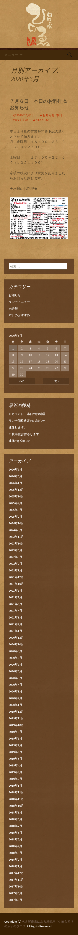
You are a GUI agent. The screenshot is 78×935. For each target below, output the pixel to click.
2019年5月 (15, 759)
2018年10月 (16, 806)
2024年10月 (16, 523)
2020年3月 (15, 691)
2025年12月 (16, 490)
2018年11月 (16, 799)
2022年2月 (15, 564)
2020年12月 (16, 638)
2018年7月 (15, 826)
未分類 (13, 308)
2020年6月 (15, 671)
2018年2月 (15, 859)
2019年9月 (15, 732)
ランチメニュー (19, 302)
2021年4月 (15, 611)
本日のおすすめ (19, 315)
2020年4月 (15, 685)
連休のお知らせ (19, 441)
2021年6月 (15, 604)
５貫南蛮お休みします (24, 434)
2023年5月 (15, 550)
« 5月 (21, 381)
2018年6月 (15, 833)
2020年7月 (15, 664)
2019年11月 (16, 718)
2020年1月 (15, 705)
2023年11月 (16, 537)
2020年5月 (15, 678)
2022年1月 (15, 570)
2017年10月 (16, 886)
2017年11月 (16, 880)
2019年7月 (15, 745)
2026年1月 (15, 483)
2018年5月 (15, 839)
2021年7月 (15, 597)
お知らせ (48, 115)
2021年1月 (15, 631)
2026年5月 (15, 476)
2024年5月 (15, 530)
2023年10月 (16, 543)
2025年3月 (15, 510)
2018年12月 (16, 792)
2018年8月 (15, 819)
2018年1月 (15, 866)
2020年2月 (15, 698)
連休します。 (18, 427)
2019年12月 (16, 712)
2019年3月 (15, 772)
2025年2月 (15, 516)
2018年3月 (15, 853)
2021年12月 (16, 577)
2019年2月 (15, 779)
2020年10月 (16, 644)
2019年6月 (15, 752)
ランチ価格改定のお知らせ (27, 421)
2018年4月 (15, 846)
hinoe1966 (42, 120)
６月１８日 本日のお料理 (27, 414)
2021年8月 (15, 590)
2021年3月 (15, 617)
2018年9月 (15, 812)
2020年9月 (15, 651)
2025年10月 (16, 496)
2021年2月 (15, 624)
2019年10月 (16, 725)
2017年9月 (15, 893)
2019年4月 (15, 765)
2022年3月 (15, 557)
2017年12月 (16, 873)
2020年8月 (15, 658)
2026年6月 (15, 469)
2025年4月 (15, 503)
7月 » (56, 381)
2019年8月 (15, 738)
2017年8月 (15, 900)
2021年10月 (16, 584)
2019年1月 (15, 785)
